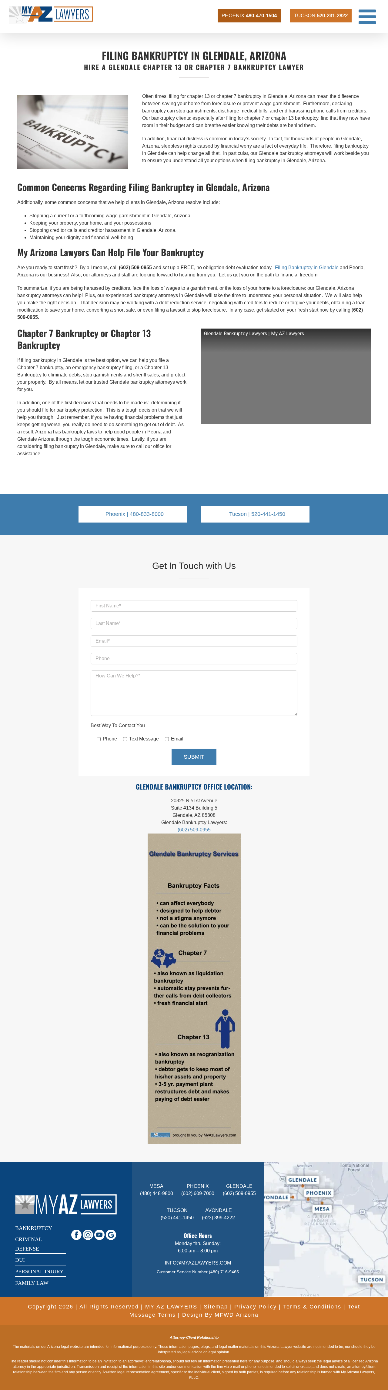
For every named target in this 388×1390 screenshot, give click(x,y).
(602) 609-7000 (197, 1193)
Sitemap (216, 1307)
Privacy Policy (255, 1307)
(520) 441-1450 (177, 1217)
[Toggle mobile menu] (369, 16)
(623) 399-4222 (218, 1217)
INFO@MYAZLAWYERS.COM (198, 1262)
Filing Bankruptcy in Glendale (307, 267)
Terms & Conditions (312, 1307)
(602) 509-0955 (194, 829)
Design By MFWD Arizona (220, 1315)
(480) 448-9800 (156, 1193)
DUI (20, 1260)
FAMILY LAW (31, 1283)
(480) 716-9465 (224, 1271)
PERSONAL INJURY (39, 1271)
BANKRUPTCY (33, 1228)
